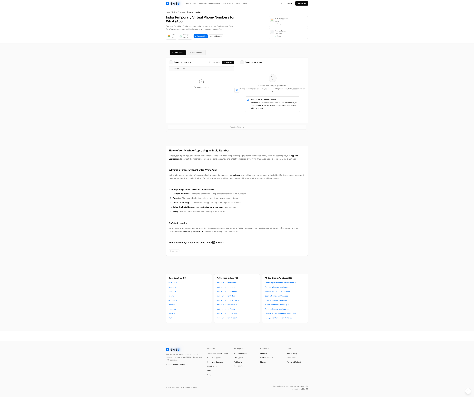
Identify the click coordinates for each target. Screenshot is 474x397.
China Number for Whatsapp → (276, 300)
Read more (174, 251)
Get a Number (190, 3)
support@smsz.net (180, 365)
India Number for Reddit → (227, 309)
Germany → (172, 283)
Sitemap (263, 362)
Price (218, 62)
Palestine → (173, 309)
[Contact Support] (468, 391)
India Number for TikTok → (227, 296)
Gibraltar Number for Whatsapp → (277, 291)
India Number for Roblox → (227, 305)
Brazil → (171, 318)
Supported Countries (215, 362)
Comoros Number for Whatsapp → (278, 309)
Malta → (171, 305)
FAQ (209, 370)
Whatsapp (181, 12)
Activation (179, 52)
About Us (263, 353)
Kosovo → (172, 296)
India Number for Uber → (226, 287)
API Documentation (241, 353)
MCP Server (238, 358)
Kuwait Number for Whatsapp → (277, 305)
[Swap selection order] (237, 90)
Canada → (172, 287)
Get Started (301, 3)
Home (168, 12)
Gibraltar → (172, 300)
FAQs (238, 3)
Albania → (172, 291)
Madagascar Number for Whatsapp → (279, 318)
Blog (245, 3)
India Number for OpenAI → (227, 313)
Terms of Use (291, 358)
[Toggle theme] (282, 3)
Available (229, 62)
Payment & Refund (294, 362)
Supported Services (214, 358)
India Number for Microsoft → (228, 318)
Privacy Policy (292, 353)
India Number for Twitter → (227, 291)
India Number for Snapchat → (228, 300)
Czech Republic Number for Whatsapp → (280, 283)
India (174, 12)
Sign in (289, 3)
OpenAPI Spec (239, 366)
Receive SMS (202, 36)
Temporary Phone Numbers (209, 3)
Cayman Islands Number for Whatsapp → (280, 313)
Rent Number (217, 36)
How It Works (228, 3)
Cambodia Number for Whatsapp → (278, 287)
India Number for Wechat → (227, 283)
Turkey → (171, 313)
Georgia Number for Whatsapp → (277, 296)
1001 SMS (304, 389)
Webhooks (238, 362)
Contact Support (266, 358)
